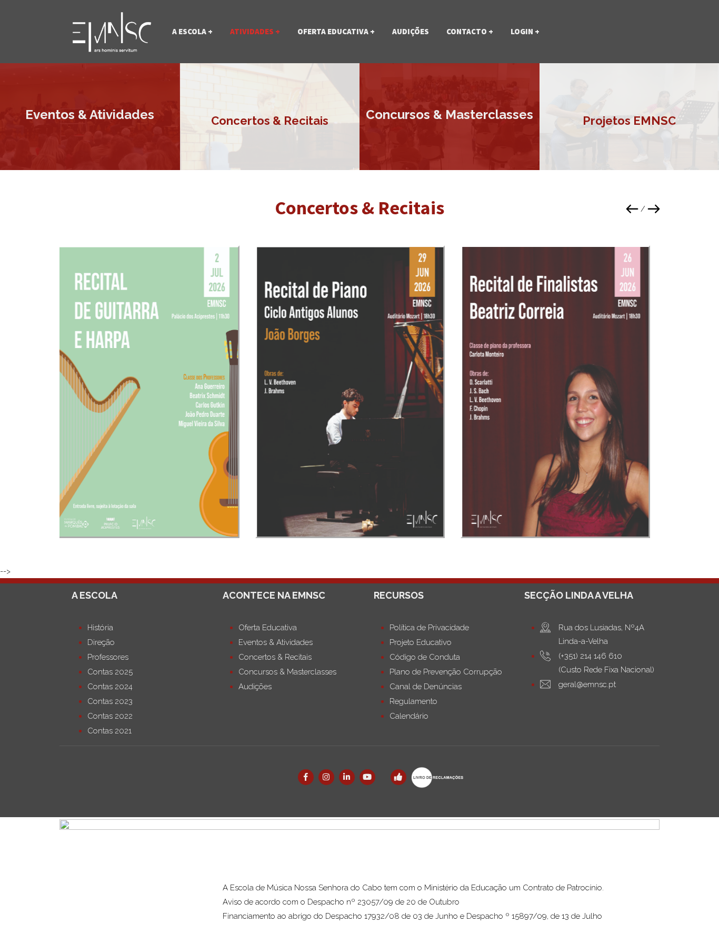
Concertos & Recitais (269, 121)
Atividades (252, 31)
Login (522, 31)
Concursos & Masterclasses (449, 115)
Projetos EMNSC (629, 121)
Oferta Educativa (332, 31)
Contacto (466, 31)
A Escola (189, 31)
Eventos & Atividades (89, 115)
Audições (410, 31)
